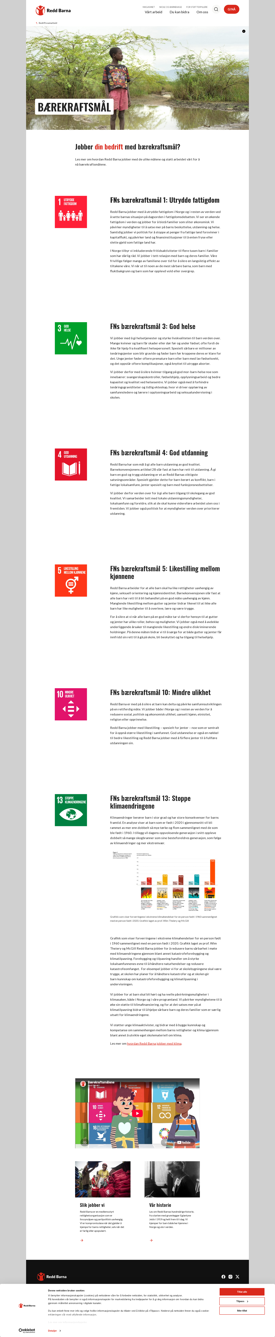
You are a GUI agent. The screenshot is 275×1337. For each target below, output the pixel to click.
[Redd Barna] (52, 1277)
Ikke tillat (242, 1310)
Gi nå (232, 9)
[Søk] (216, 9)
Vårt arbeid (153, 12)
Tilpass (240, 1301)
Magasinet (149, 7)
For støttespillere (197, 7)
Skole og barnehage (170, 7)
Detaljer (52, 1330)
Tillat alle (242, 1291)
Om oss (202, 12)
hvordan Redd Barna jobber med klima (154, 1043)
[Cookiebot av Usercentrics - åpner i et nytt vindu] (27, 1330)
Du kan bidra (179, 12)
